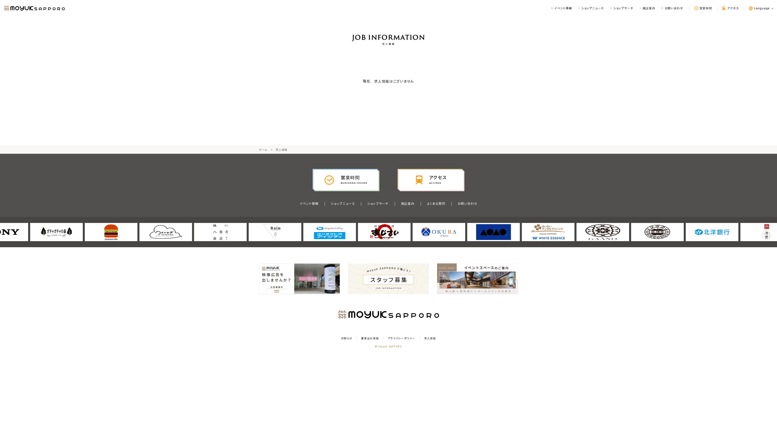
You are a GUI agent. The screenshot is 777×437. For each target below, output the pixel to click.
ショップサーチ (378, 204)
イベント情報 (309, 204)
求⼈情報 (430, 338)
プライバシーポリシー (401, 338)
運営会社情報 (370, 338)
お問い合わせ (467, 204)
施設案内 (408, 204)
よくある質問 (436, 204)
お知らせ (346, 338)
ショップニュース (343, 204)
